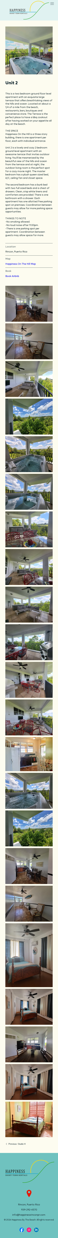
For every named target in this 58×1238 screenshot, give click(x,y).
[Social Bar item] (21, 1230)
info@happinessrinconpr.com (28, 1215)
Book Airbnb (12, 276)
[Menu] (52, 3)
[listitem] (29, 50)
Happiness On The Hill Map (20, 264)
